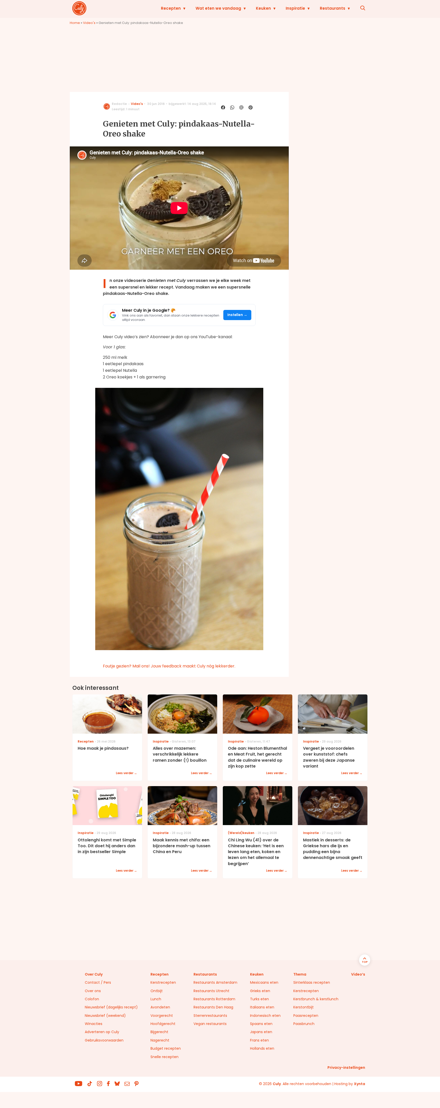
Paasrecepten (305, 1015)
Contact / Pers (98, 982)
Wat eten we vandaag (218, 8)
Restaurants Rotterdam (214, 999)
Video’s (358, 974)
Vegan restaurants (210, 1023)
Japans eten (261, 1031)
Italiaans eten (262, 1007)
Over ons (93, 990)
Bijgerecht (159, 1031)
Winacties (93, 1023)
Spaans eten (261, 1023)
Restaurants (332, 8)
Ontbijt (156, 990)
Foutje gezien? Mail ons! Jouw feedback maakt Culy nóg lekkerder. (169, 666)
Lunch (155, 999)
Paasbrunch (303, 1023)
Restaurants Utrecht (211, 990)
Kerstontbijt (303, 1007)
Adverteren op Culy (102, 1031)
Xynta (359, 1083)
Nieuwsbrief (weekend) (105, 1015)
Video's (89, 22)
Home (75, 22)
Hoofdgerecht (162, 1023)
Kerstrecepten (163, 982)
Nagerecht (159, 1040)
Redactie (119, 104)
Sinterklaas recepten (311, 982)
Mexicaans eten (264, 982)
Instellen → (237, 314)
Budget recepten (165, 1048)
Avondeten (160, 1007)
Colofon (92, 999)
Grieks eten (260, 990)
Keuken (263, 8)
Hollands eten (262, 1048)
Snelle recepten (164, 1056)
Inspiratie (295, 8)
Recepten (171, 8)
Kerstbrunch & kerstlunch (315, 999)
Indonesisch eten (265, 1015)
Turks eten (259, 999)
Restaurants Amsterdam (215, 982)
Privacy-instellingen (346, 1067)
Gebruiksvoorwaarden (104, 1040)
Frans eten (259, 1040)
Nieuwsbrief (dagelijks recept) (111, 1007)
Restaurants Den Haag (213, 1007)
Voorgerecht (161, 1015)
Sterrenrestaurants (210, 1015)
